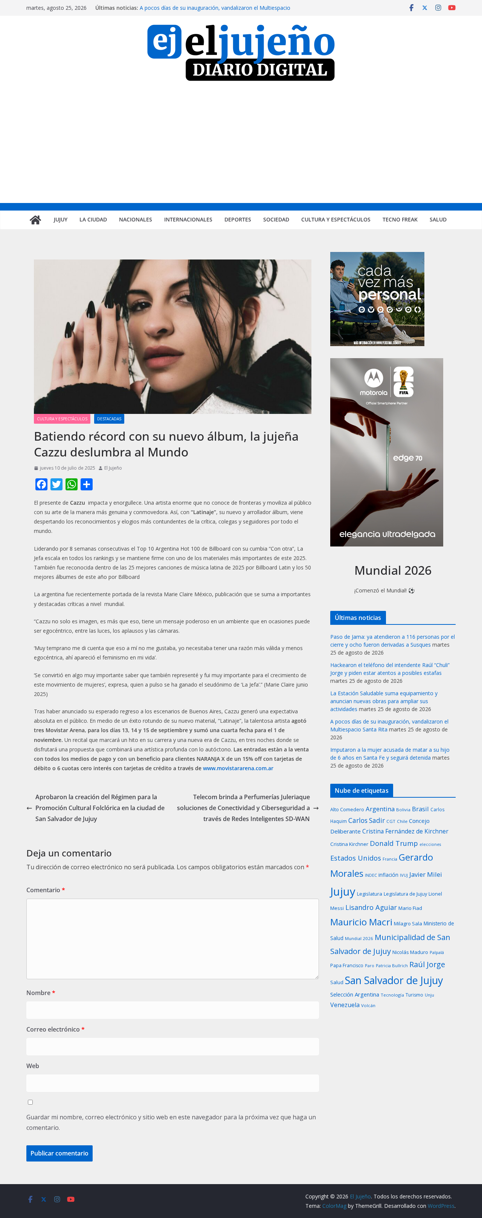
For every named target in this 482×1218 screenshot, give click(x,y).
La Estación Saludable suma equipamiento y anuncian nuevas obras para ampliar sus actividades (384, 701)
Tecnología (392, 995)
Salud (438, 219)
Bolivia (403, 809)
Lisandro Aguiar (371, 907)
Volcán (368, 1005)
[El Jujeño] (35, 220)
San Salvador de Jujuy (394, 980)
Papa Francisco (346, 965)
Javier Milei (425, 874)
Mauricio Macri (361, 922)
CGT (390, 821)
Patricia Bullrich (392, 965)
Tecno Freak (400, 219)
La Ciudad (93, 219)
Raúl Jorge (427, 964)
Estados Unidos (355, 857)
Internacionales (188, 219)
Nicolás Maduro (410, 952)
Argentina (380, 808)
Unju (429, 995)
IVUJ (404, 875)
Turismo (414, 995)
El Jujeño (113, 468)
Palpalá (437, 952)
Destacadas (109, 418)
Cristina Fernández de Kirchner (405, 831)
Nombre (40, 993)
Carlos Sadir (366, 820)
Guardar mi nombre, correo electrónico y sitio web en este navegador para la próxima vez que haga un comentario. (171, 1122)
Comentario (45, 890)
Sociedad (276, 219)
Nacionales (135, 219)
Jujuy (60, 219)
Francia (390, 859)
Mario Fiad (410, 908)
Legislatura (369, 893)
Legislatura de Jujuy (405, 893)
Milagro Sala (408, 923)
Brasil (420, 808)
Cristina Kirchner (349, 844)
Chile (402, 821)
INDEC (371, 875)
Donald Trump (394, 843)
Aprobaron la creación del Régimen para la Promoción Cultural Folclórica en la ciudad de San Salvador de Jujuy (100, 808)
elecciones (430, 844)
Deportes (237, 219)
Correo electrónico (55, 1029)
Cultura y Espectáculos (336, 219)
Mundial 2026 (359, 938)
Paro (369, 965)
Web (32, 1066)
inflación (388, 875)
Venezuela (345, 1005)
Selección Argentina (354, 994)
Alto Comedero (347, 809)
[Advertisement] (241, 146)
